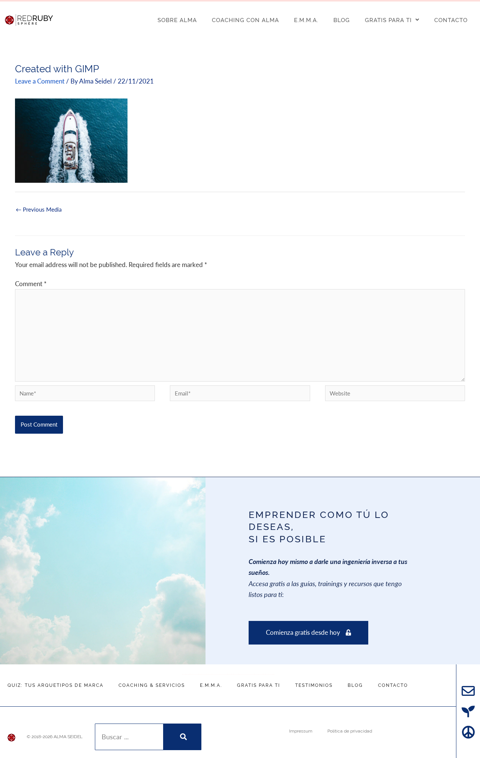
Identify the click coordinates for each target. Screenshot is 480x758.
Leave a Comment (39, 81)
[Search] (182, 737)
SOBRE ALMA (177, 20)
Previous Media (39, 211)
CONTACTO (451, 20)
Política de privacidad (349, 731)
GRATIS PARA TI (388, 20)
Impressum (300, 731)
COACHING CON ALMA (245, 20)
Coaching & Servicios (151, 685)
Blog (355, 685)
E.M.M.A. (306, 20)
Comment (30, 284)
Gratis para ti (258, 685)
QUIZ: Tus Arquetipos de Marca (56, 685)
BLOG (341, 20)
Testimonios (314, 685)
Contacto (393, 685)
